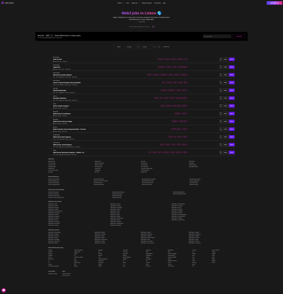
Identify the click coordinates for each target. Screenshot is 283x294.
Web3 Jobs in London (100, 243)
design (76, 266)
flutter (99, 266)
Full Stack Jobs (51, 165)
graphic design (127, 257)
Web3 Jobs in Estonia (53, 225)
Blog (164, 3)
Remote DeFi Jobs (194, 184)
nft (146, 260)
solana (213, 251)
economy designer (103, 259)
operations (170, 250)
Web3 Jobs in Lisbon (100, 241)
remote (194, 253)
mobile (147, 257)
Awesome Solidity (52, 273)
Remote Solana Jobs (147, 184)
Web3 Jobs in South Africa (178, 220)
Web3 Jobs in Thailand (177, 211)
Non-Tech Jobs (144, 166)
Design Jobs (144, 172)
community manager (53, 266)
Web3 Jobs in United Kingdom (179, 214)
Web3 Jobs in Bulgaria (53, 216)
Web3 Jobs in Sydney (194, 235)
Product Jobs (144, 163)
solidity (213, 253)
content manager (78, 250)
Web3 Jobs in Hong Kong (101, 239)
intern (124, 262)
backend (50, 255)
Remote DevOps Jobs (99, 184)
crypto (75, 253)
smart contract (215, 250)
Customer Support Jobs (146, 168)
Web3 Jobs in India (115, 211)
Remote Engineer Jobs (195, 179)
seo (193, 266)
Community (157, 3)
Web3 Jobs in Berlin (53, 243)
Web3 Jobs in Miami (146, 232)
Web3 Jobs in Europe (53, 207)
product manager (172, 253)
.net (99, 257)
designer (100, 250)
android (50, 251)
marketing (148, 255)
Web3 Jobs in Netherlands (116, 223)
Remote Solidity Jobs (99, 179)
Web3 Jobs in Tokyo (193, 239)
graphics (125, 259)
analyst (50, 250)
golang (124, 255)
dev (99, 251)
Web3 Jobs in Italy (114, 212)
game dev (125, 253)
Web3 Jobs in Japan (115, 214)
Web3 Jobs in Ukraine (177, 212)
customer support (78, 257)
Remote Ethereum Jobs (147, 182)
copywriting (77, 251)
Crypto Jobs (97, 170)
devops (100, 253)
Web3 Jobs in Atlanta (53, 234)
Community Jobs (145, 170)
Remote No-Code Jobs (53, 193)
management (149, 253)
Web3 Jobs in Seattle (194, 232)
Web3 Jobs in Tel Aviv (194, 237)
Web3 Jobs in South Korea (116, 218)
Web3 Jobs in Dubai (99, 235)
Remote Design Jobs (117, 193)
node (147, 264)
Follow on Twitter (66, 273)
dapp (75, 260)
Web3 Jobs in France (115, 204)
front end (125, 250)
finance (100, 264)
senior (193, 264)
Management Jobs (193, 166)
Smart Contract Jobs (53, 170)
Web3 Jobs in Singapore (195, 234)
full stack (125, 251)
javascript (148, 250)
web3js (213, 260)
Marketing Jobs (192, 165)
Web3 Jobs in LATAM (53, 209)
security (194, 262)
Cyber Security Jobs (99, 163)
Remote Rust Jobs (98, 182)
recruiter (194, 250)
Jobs (128, 3)
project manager (172, 257)
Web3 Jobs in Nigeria (115, 221)
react (169, 262)
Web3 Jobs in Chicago (100, 234)
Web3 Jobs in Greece (115, 205)
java (124, 266)
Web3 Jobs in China (53, 220)
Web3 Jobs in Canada (53, 218)
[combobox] (133, 47)
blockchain (51, 259)
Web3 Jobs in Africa (53, 205)
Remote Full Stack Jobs (53, 182)
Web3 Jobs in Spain (176, 207)
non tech (148, 266)
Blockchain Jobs (98, 165)
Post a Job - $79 (274, 3)
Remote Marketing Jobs (179, 192)
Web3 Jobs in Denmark (54, 223)
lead (147, 251)
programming (171, 255)
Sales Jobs (191, 163)
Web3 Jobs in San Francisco (147, 243)
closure (50, 264)
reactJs (169, 264)
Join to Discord (65, 275)
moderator (148, 259)
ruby (193, 255)
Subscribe (239, 36)
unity (213, 255)
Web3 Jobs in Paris (145, 239)
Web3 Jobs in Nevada (146, 235)
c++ (49, 262)
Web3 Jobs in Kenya (115, 216)
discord (100, 255)
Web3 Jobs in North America (55, 211)
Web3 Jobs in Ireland (115, 209)
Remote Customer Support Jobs (56, 197)
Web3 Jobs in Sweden (177, 209)
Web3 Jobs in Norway (115, 225)
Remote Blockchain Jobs (148, 180)
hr (123, 260)
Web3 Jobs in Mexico (115, 220)
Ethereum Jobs (98, 166)
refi (193, 251)
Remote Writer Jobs (117, 195)
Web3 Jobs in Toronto (194, 241)
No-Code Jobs (144, 165)
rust (193, 257)
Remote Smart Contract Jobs (101, 180)
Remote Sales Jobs (116, 197)
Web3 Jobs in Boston (100, 232)
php (169, 251)
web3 (213, 259)
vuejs (213, 257)
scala (193, 260)
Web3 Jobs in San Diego (147, 241)
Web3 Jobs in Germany (54, 221)
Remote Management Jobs (179, 193)
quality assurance (172, 260)
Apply (231, 59)
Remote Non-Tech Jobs (53, 195)
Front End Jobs (51, 163)
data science (77, 262)
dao (75, 259)
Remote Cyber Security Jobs (149, 179)
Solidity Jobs (51, 168)
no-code (148, 262)
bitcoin (50, 257)
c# (49, 260)
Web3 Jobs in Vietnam (177, 218)
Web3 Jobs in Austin (53, 237)
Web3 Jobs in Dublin (100, 237)
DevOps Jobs (98, 161)
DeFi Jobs (143, 161)
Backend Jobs (51, 161)
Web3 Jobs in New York (146, 234)
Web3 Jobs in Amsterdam (54, 232)
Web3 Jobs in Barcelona (54, 241)
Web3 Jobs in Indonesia (116, 207)
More (225, 59)
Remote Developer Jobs (54, 184)
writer (213, 262)
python (169, 259)
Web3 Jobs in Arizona (53, 235)
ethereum (100, 262)
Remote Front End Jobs (54, 179)
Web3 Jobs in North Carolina (148, 237)
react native (171, 266)
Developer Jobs (52, 166)
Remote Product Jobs (53, 192)
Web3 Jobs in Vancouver (195, 243)
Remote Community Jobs (118, 192)
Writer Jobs (191, 161)
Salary (118, 47)
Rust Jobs (50, 172)
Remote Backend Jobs (53, 180)
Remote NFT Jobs (194, 182)
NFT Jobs (97, 172)
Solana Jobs (97, 168)
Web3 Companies (147, 3)
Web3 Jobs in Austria (53, 214)
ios (123, 264)
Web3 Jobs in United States (178, 216)
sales (193, 259)
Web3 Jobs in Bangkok (53, 239)
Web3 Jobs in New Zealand (178, 204)
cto (75, 255)
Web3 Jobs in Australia (53, 212)
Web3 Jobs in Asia (52, 204)
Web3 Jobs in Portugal (177, 205)
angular (50, 253)
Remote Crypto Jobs (194, 180)
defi (75, 264)
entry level (101, 260)
